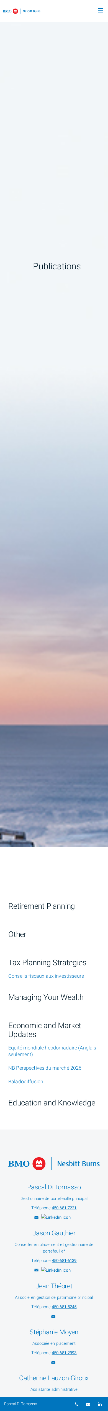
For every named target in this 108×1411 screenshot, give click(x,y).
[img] (54, 423)
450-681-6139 (64, 1261)
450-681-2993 (64, 1353)
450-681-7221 (64, 1208)
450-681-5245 (64, 1307)
